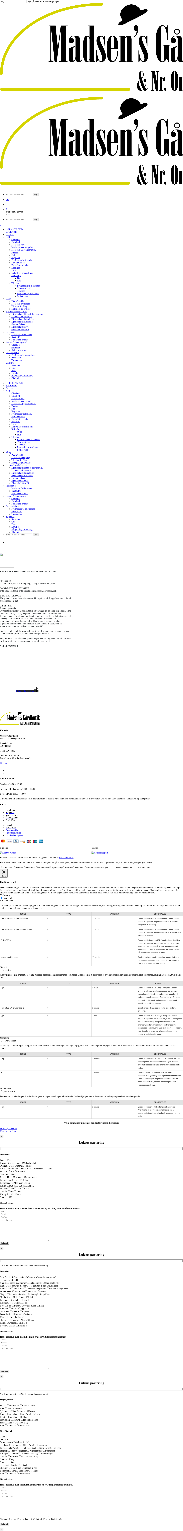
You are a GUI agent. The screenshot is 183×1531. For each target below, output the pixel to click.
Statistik (19, 867)
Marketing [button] (4, 1038)
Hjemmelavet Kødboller (22, 475)
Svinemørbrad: (6, 1280)
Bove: (2, 1168)
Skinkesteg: (5, 1297)
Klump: (3, 1194)
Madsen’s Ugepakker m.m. (23, 403)
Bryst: (2, 1417)
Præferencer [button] (5, 1088)
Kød (8, 391)
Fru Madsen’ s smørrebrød (23, 509)
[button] (27, 691)
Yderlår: (3, 1191)
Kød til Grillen (18, 416)
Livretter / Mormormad (21, 470)
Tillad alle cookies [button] (124, 867)
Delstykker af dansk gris (22, 426)
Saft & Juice (22, 450)
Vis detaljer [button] (103, 867)
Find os (3, 763)
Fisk (13, 408)
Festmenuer (11, 486)
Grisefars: (4, 1277)
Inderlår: (4, 1188)
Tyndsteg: (4, 1445)
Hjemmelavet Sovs (19, 480)
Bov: (2, 1306)
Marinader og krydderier (28, 447)
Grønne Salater (18, 478)
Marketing (30, 867)
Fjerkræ (14, 406)
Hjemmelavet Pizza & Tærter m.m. (27, 468)
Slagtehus (10, 516)
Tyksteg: (4, 1465)
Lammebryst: (6, 1180)
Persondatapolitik (13, 833)
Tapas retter (16, 514)
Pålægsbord (16, 511)
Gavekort (10, 388)
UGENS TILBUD (14, 383)
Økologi (15, 532)
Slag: (2, 1294)
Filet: (2, 1448)
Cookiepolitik (12, 830)
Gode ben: (4, 1311)
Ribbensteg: (5, 1288)
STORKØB (11, 385)
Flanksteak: (5, 1420)
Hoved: (3, 1317)
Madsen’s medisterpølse (22, 401)
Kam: (2, 1286)
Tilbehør (15, 437)
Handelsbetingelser (14, 835)
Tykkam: (4, 1166)
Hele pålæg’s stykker (20, 462)
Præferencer (43, 867)
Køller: (3, 1186)
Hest (13, 524)
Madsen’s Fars (17, 398)
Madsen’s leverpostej (20, 457)
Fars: (2, 1160)
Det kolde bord (12, 506)
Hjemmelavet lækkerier (16, 465)
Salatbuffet (16, 491)
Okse (19, 432)
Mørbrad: (4, 1174)
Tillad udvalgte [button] (143, 867)
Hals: (2, 1163)
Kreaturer (15, 519)
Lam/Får (15, 527)
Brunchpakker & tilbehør (28, 439)
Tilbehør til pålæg (19, 460)
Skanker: (4, 1171)
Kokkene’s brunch (19, 493)
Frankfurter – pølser (20, 419)
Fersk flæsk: (5, 1314)
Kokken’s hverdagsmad (16, 496)
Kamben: (4, 1308)
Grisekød (15, 396)
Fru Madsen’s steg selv (21, 414)
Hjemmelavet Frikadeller (22, 473)
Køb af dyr (16, 429)
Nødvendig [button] (5, 895)
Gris (19, 434)
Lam (13, 424)
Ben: (2, 1425)
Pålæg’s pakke (17, 455)
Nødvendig (8, 867)
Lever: (3, 1325)
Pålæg (8, 452)
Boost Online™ (66, 857)
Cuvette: (4, 1462)
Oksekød (15, 393)
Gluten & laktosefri (20, 483)
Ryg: (2, 1177)
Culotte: (3, 1197)
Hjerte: (3, 1323)
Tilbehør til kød (24, 442)
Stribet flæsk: (6, 1291)
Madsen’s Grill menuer (21, 488)
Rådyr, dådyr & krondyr (22, 529)
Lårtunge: (4, 1471)
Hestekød (15, 421)
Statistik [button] (3, 967)
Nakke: (3, 1283)
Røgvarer (15, 411)
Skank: (3, 1405)
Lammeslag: (5, 1183)
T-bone (3, 1436)
